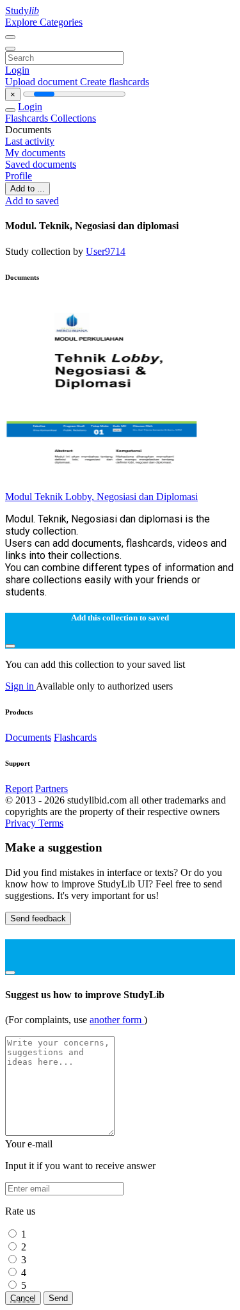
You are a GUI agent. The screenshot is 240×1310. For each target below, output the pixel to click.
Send (58, 1298)
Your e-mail (28, 1143)
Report (19, 788)
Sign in (20, 686)
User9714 (105, 251)
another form (117, 1019)
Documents (28, 737)
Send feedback (38, 918)
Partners (51, 788)
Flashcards (28, 118)
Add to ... (27, 188)
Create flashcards (114, 81)
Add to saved (32, 200)
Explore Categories (44, 22)
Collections (73, 118)
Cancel (23, 1298)
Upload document (42, 81)
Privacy (21, 823)
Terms (50, 823)
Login (17, 70)
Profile (18, 175)
